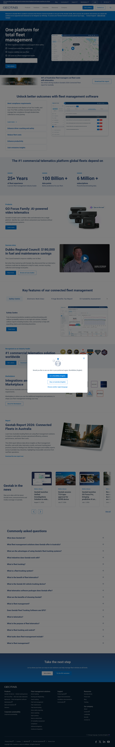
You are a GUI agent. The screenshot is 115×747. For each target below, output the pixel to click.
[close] (84, 358)
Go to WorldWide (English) (57, 376)
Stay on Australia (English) (58, 382)
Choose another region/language (58, 387)
